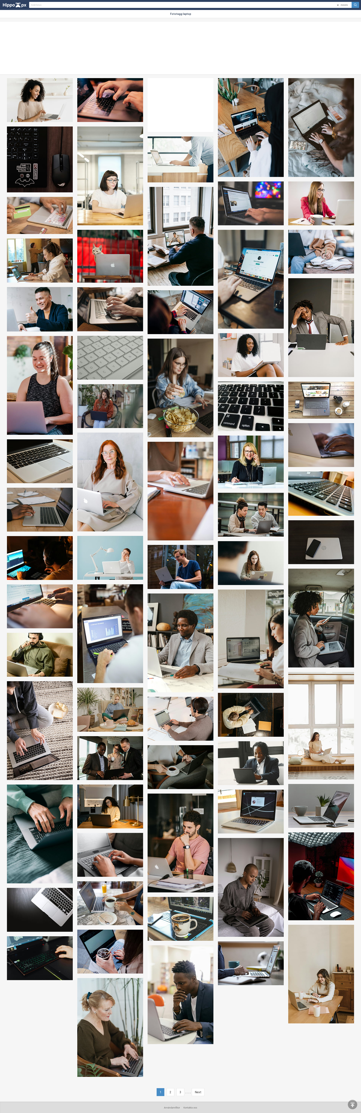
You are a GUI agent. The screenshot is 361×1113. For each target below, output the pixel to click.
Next (198, 1092)
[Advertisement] (180, 48)
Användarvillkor (172, 1107)
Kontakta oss (190, 1107)
